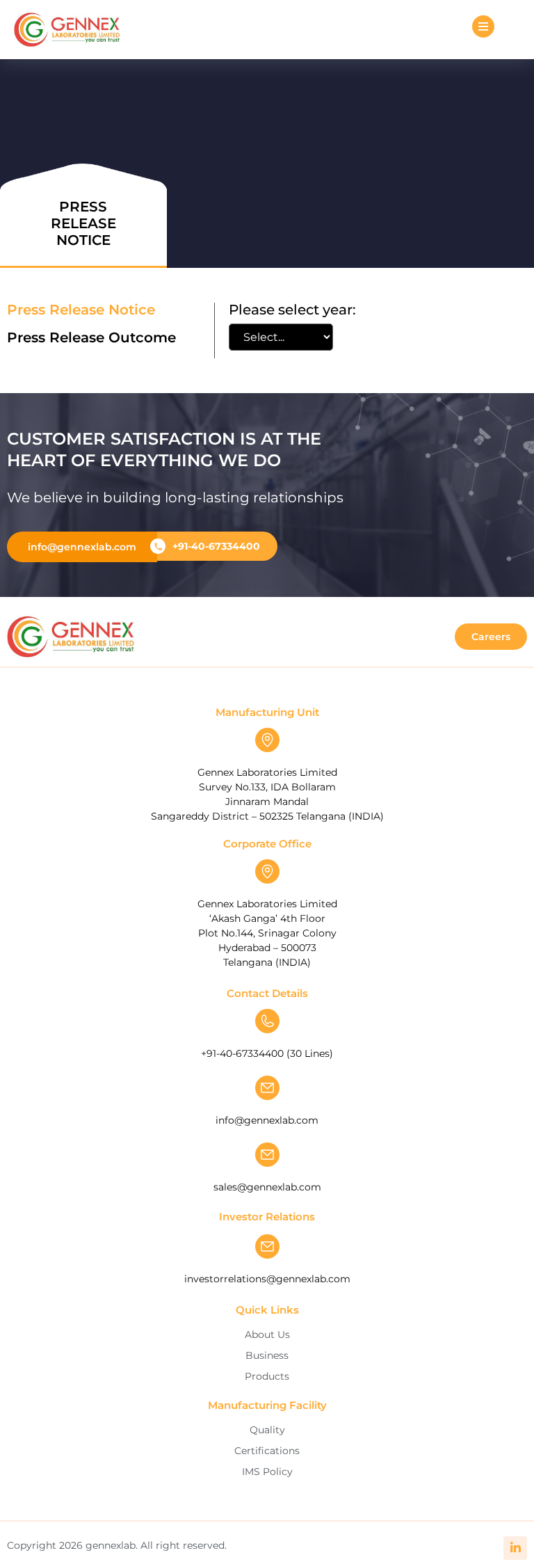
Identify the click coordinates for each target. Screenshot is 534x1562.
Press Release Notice (81, 309)
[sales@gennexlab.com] (267, 1154)
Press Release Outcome (91, 337)
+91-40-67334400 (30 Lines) (267, 1053)
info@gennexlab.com (267, 1120)
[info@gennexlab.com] (267, 1088)
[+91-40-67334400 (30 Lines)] (267, 1021)
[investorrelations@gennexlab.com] (267, 1246)
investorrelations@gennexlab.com (267, 1279)
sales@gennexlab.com (267, 1187)
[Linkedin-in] (515, 1548)
